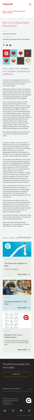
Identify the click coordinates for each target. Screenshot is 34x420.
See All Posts (8, 238)
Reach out (6, 222)
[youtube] (21, 411)
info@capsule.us (8, 404)
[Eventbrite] (29, 411)
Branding (26, 39)
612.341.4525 (7, 402)
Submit (30, 388)
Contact (16, 374)
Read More (22, 274)
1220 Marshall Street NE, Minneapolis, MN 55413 (11, 399)
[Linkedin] (4, 411)
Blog (4, 11)
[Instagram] (13, 411)
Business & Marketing (12, 39)
